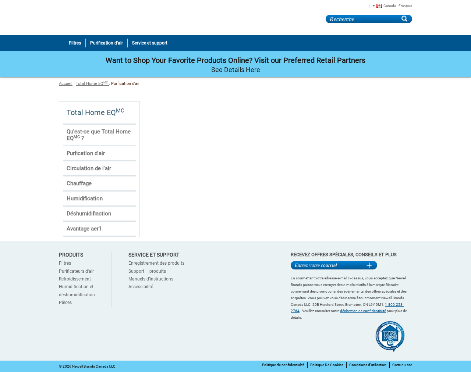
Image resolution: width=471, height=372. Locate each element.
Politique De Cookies (326, 365)
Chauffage (79, 183)
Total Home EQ (92, 83)
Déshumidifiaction (89, 213)
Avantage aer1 (84, 228)
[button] (389, 5)
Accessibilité (140, 286)
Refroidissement (75, 279)
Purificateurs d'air (76, 271)
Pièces (65, 302)
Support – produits (147, 271)
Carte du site (402, 365)
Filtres (65, 263)
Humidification (85, 198)
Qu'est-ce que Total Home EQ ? (99, 135)
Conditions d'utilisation (367, 365)
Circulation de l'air (89, 168)
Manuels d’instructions (150, 279)
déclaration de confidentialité (363, 311)
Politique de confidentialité (283, 365)
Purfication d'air (86, 153)
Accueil (65, 83)
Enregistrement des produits (156, 263)
